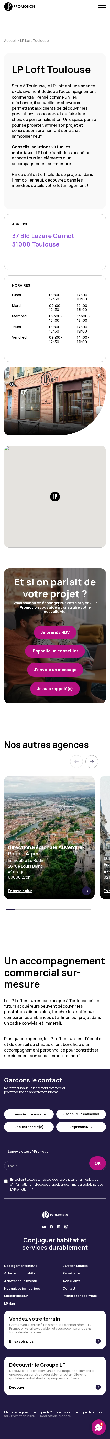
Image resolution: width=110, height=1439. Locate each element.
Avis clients (71, 1281)
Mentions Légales (16, 1412)
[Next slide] (91, 761)
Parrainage (71, 1273)
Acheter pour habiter (20, 1273)
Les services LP (16, 1296)
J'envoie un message (29, 1114)
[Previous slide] (76, 761)
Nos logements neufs (20, 1266)
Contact (69, 1288)
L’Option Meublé (75, 1266)
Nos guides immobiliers (22, 1288)
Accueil (10, 40)
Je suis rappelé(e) (29, 1127)
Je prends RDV (81, 1127)
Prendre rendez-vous (80, 1296)
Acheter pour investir (20, 1281)
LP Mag (9, 1303)
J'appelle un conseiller (81, 1114)
